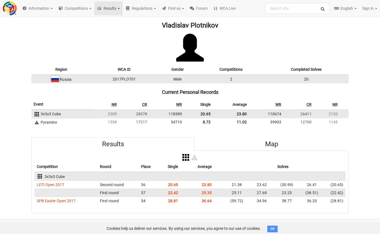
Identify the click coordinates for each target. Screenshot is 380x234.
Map (271, 144)
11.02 (242, 122)
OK (272, 229)
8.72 (207, 122)
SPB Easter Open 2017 (56, 201)
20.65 (206, 114)
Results (113, 144)
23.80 (242, 114)
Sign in (368, 8)
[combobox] (297, 8)
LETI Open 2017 (50, 184)
